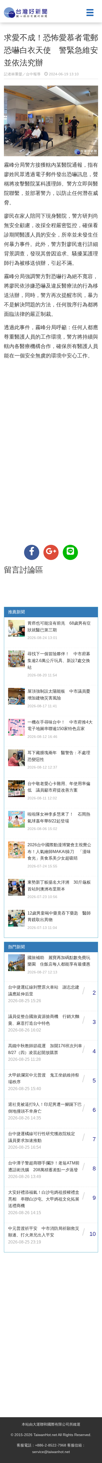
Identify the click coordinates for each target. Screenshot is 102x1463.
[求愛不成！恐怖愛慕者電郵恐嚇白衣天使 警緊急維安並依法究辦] (31, 552)
